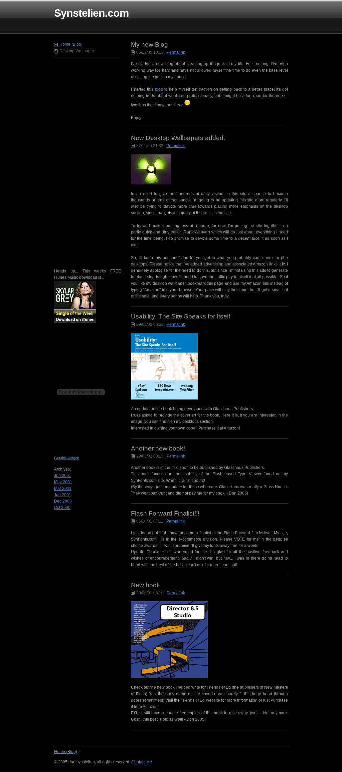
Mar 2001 (62, 488)
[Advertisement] (81, 162)
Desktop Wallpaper (76, 51)
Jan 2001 (62, 495)
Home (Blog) (70, 44)
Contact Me (141, 762)
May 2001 (63, 482)
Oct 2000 (62, 507)
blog (159, 89)
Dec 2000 (63, 501)
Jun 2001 (62, 475)
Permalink (176, 52)
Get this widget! (66, 458)
